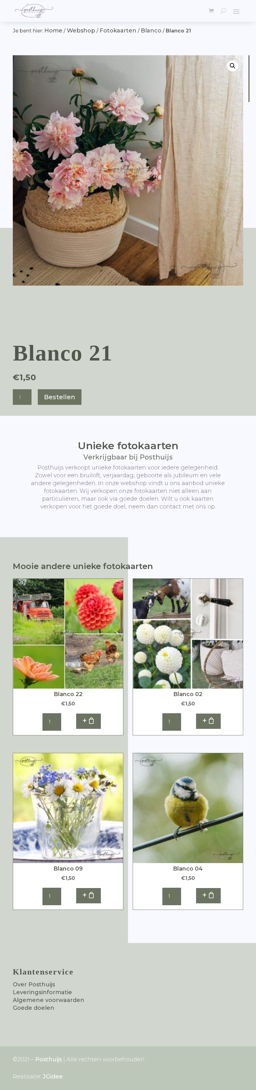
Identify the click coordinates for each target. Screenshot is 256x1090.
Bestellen (59, 397)
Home (53, 30)
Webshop (81, 30)
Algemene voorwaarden (48, 1000)
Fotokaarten (118, 30)
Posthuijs (48, 1059)
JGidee (53, 1076)
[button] (232, 65)
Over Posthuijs (34, 984)
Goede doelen (33, 1007)
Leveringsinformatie (42, 992)
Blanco (151, 30)
